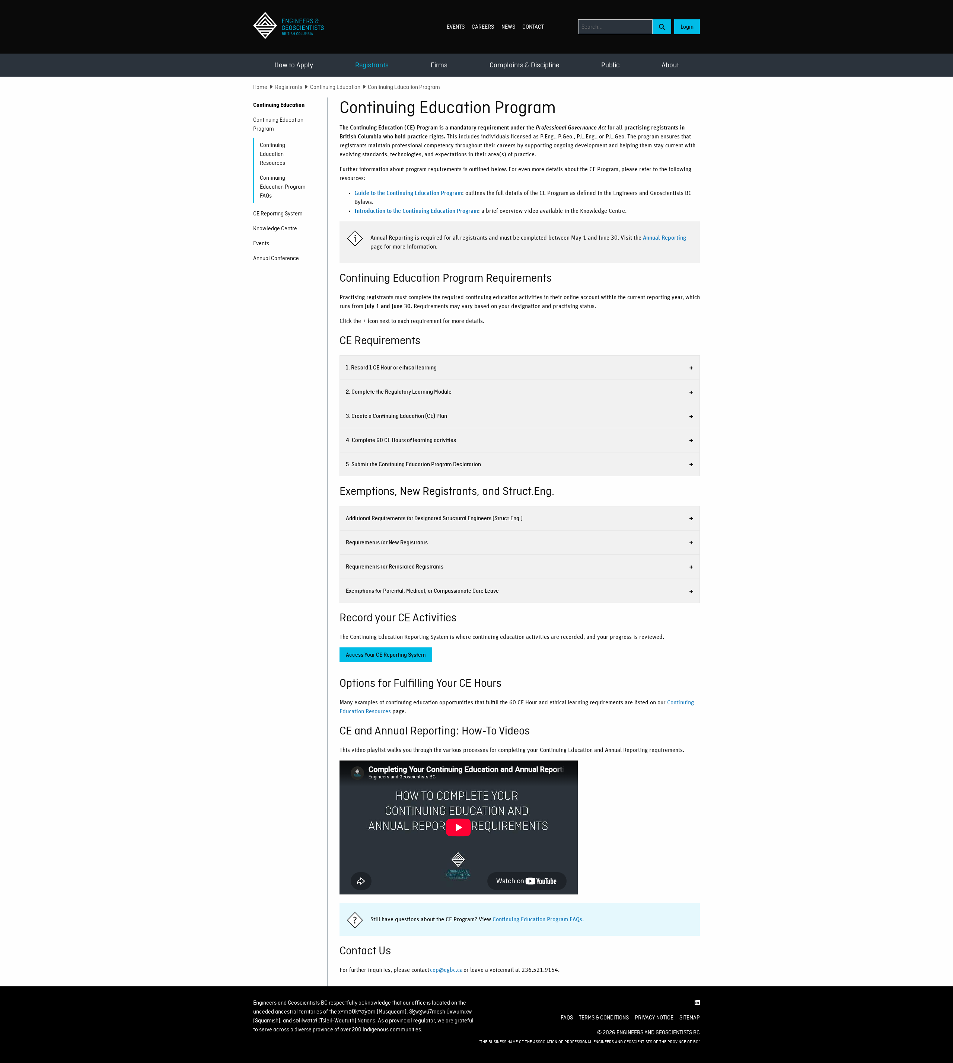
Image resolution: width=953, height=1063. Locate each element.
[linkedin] (697, 1002)
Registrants (288, 87)
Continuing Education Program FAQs (283, 187)
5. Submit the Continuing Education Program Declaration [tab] (413, 464)
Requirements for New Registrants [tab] (387, 542)
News (508, 26)
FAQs (567, 1017)
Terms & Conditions (604, 1017)
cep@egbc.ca (446, 970)
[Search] (662, 26)
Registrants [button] (372, 65)
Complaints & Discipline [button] (524, 65)
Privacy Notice (654, 1017)
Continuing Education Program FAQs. (538, 919)
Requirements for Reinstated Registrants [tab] (394, 566)
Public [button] (610, 65)
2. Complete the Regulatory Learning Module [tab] (399, 391)
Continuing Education (335, 87)
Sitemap (689, 1017)
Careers (483, 26)
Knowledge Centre (275, 228)
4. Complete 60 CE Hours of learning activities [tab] (401, 440)
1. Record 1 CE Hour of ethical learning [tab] (391, 367)
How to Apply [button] (293, 65)
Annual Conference (276, 258)
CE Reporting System (278, 213)
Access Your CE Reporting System (386, 654)
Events (456, 26)
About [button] (670, 65)
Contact (533, 26)
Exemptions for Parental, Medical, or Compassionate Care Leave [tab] (422, 590)
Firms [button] (439, 65)
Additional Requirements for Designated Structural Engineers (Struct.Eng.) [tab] (434, 518)
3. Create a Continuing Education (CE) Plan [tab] (396, 416)
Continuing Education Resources (272, 154)
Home (260, 87)
